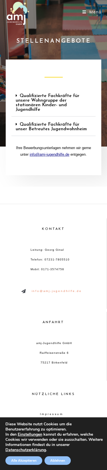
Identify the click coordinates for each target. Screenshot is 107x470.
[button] (53, 102)
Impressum (51, 414)
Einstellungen (30, 434)
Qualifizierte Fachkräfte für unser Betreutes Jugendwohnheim (51, 126)
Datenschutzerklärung (25, 450)
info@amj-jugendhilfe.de (49, 154)
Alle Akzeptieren (24, 460)
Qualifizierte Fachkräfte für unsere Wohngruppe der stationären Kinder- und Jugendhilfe (47, 103)
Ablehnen (57, 460)
